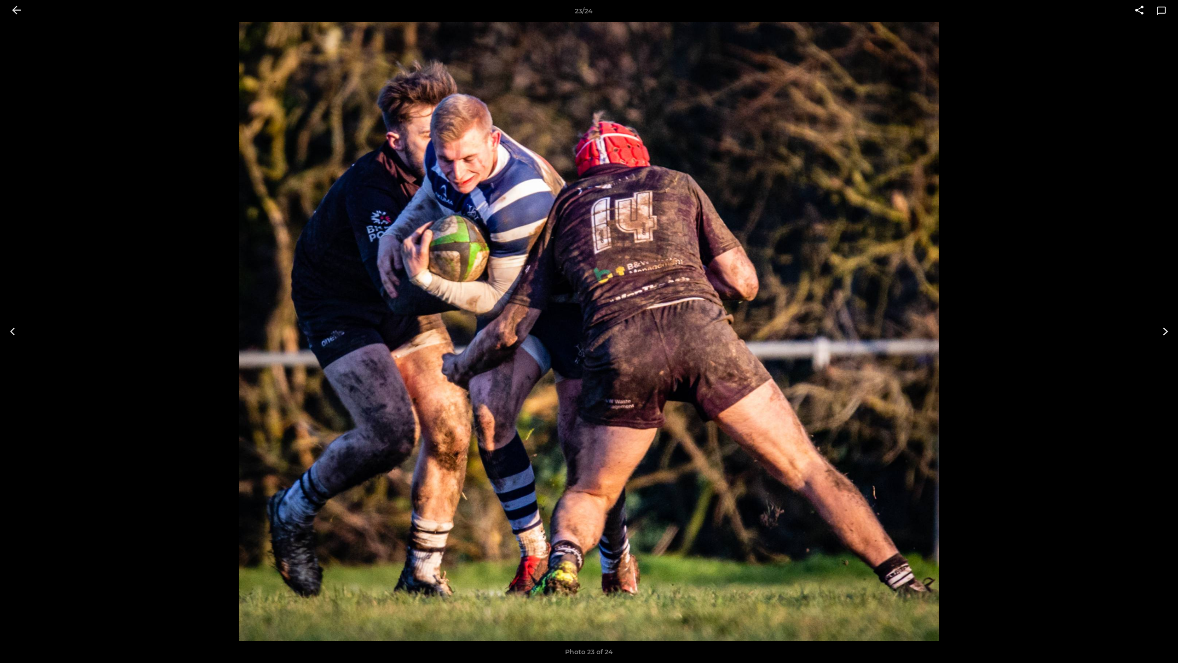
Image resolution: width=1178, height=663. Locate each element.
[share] (1139, 11)
